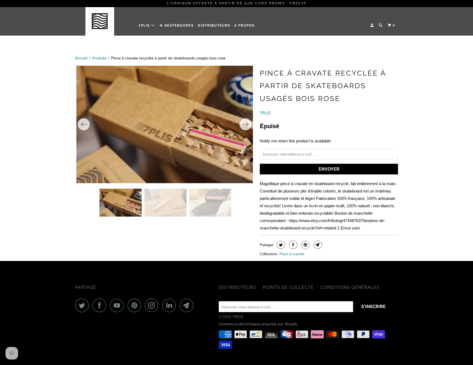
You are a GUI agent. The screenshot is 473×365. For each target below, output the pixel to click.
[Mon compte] (372, 25)
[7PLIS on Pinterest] (136, 305)
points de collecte (288, 287)
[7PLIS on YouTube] (118, 305)
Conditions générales (350, 287)
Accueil (81, 58)
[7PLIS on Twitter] (83, 305)
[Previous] (84, 124)
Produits (99, 58)
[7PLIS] (103, 21)
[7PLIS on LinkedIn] (170, 305)
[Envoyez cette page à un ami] (317, 245)
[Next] (246, 124)
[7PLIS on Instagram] (153, 305)
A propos (244, 25)
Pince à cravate (291, 254)
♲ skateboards (177, 25)
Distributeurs (214, 25)
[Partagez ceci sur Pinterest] (305, 245)
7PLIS (145, 25)
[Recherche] (381, 25)
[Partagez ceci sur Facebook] (292, 245)
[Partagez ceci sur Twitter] (280, 245)
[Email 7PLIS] (188, 305)
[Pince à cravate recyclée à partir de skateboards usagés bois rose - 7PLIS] (164, 124)
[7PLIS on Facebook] (101, 305)
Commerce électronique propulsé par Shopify (258, 324)
